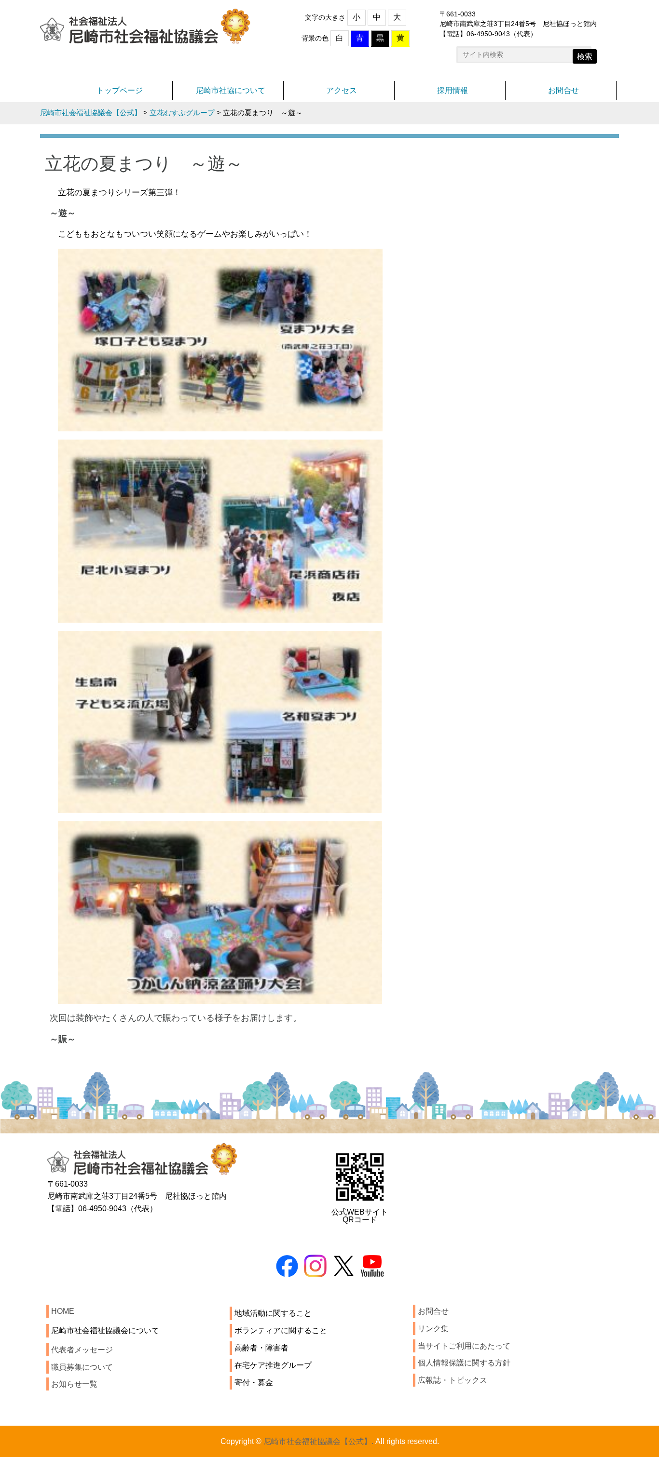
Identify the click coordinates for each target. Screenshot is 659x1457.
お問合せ (563, 90)
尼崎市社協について (230, 90)
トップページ (119, 90)
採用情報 (452, 90)
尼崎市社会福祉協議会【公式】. (318, 1441)
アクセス (341, 90)
